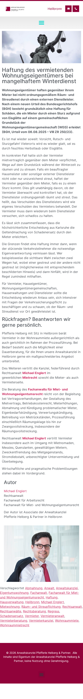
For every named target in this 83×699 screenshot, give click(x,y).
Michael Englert (34, 373)
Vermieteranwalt (52, 616)
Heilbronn (32, 602)
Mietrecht (29, 377)
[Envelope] (68, 8)
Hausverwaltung (12, 602)
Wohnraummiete (67, 620)
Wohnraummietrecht (14, 625)
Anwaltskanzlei (67, 588)
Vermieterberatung (13, 620)
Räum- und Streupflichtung (41, 607)
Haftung (52, 597)
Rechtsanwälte (10, 611)
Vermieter (32, 616)
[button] (41, 22)
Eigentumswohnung (14, 593)
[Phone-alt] (76, 8)
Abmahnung (33, 588)
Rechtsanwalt (72, 607)
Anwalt (49, 588)
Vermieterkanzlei (41, 620)
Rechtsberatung (34, 611)
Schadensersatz (11, 616)
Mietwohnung (10, 607)
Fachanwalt (38, 593)
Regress (53, 611)
